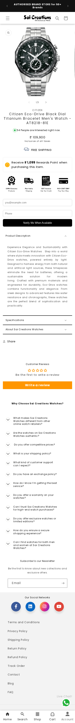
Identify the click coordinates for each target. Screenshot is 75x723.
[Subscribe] (63, 583)
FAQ (10, 692)
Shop (37, 719)
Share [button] (11, 341)
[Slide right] (46, 102)
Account (67, 719)
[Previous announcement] (7, 6)
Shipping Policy (18, 640)
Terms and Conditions (24, 622)
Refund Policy (17, 657)
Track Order (16, 666)
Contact (14, 674)
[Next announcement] (68, 6)
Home (7, 719)
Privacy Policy (17, 631)
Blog (11, 683)
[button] (7, 18)
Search (23, 719)
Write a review (37, 385)
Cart (52, 719)
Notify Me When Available (37, 222)
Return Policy (17, 648)
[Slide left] (29, 102)
